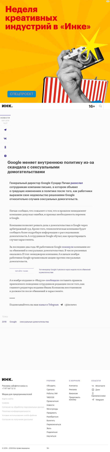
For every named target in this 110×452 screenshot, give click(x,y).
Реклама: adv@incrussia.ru (15, 386)
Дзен (97, 390)
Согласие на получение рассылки (17, 420)
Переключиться (54, 425)
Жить (49, 428)
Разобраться (52, 417)
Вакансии (73, 394)
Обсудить (51, 386)
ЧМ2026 (50, 397)
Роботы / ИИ (52, 394)
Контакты (73, 386)
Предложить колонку (74, 399)
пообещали (52, 280)
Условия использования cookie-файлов (19, 415)
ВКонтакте (100, 386)
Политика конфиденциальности (16, 411)
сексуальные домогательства (34, 322)
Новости (50, 405)
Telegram (99, 400)
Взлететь (51, 421)
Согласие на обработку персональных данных (23, 407)
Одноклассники (98, 396)
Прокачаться (52, 401)
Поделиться (52, 432)
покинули (68, 247)
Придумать (52, 413)
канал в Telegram (49, 305)
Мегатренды (52, 409)
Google (13, 322)
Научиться (51, 436)
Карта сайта (7, 399)
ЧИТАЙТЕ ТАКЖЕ (21, 271)
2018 (4, 322)
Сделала (50, 390)
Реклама (73, 390)
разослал (77, 183)
